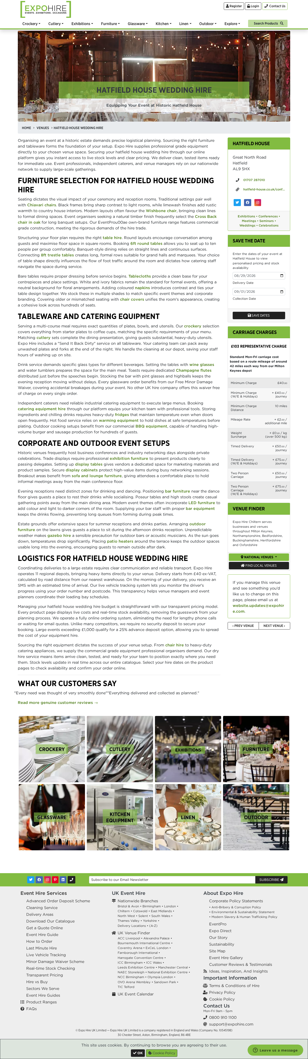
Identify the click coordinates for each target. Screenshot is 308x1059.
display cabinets (82, 470)
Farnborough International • (139, 953)
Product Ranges (41, 1002)
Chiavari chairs (41, 204)
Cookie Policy (222, 999)
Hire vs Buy (37, 981)
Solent (143, 916)
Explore (231, 23)
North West (126, 916)
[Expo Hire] (45, 8)
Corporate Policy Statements (236, 900)
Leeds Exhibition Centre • (137, 967)
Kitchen (162, 23)
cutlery (44, 337)
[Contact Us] (71, 880)
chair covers (132, 299)
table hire (112, 237)
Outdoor (206, 23)
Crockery (30, 23)
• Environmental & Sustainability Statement (242, 912)
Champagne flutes (194, 370)
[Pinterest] (55, 879)
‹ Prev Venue (243, 626)
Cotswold (140, 911)
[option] (52, 749)
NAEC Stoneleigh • (132, 972)
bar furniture (177, 491)
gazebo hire (59, 535)
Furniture (109, 23)
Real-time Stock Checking (50, 968)
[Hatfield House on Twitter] (237, 202)
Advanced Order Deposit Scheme (58, 900)
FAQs (31, 1008)
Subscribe (269, 879)
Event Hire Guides (43, 995)
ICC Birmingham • (131, 963)
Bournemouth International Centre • (145, 943)
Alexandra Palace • (157, 938)
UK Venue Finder (134, 932)
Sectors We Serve (42, 988)
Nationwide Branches (138, 900)
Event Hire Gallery (226, 957)
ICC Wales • (155, 963)
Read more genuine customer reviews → (58, 702)
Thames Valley (129, 921)
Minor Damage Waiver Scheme (55, 961)
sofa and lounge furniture (97, 475)
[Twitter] (30, 879)
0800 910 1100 (223, 1017)
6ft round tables (146, 243)
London (170, 906)
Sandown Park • (166, 982)
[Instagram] (47, 879)
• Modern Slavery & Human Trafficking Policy (243, 917)
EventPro (217, 924)
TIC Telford (126, 987)
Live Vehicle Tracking (46, 954)
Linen (183, 23)
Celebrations (268, 225)
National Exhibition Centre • (169, 972)
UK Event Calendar (136, 994)
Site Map (217, 951)
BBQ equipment (151, 426)
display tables (89, 464)
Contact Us (216, 1006)
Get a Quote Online (44, 927)
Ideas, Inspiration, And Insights (238, 971)
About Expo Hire (223, 893)
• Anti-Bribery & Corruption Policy (235, 907)
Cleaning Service (42, 907)
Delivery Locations (132, 926)
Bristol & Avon (128, 906)
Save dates (260, 315)
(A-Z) (153, 926)
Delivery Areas (39, 914)
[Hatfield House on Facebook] (247, 202)
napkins (142, 287)
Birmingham (151, 906)
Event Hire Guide (42, 934)
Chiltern (124, 911)
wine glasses (201, 364)
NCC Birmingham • (132, 977)
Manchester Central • (174, 967)
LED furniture (201, 502)
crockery (192, 326)
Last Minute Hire (41, 948)
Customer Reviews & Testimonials (240, 964)
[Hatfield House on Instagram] (257, 202)
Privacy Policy (222, 992)
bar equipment (200, 508)
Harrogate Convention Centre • (142, 958)
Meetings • (250, 221)
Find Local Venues (261, 565)
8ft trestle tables (57, 255)
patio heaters (120, 541)
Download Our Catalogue (50, 921)
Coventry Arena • (131, 948)
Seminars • (267, 221)
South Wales (160, 916)
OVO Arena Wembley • (135, 982)
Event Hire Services (43, 893)
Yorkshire (150, 921)
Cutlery (54, 23)
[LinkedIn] (63, 879)
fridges (122, 414)
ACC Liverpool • (130, 938)
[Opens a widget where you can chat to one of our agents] (275, 1051)
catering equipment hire (42, 408)
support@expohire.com (231, 1024)
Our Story (218, 937)
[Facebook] (39, 879)
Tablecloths (139, 276)
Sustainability (221, 944)
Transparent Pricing (44, 975)
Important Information (230, 978)
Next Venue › (274, 626)
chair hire (174, 645)
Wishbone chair (161, 210)
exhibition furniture (129, 458)
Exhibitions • (247, 216)
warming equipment (119, 420)
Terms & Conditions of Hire (234, 985)
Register (235, 6)
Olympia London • (161, 977)
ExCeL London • (158, 948)
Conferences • (269, 216)
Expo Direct (220, 930)
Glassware (136, 23)
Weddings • (248, 225)
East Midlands (161, 911)
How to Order (39, 941)
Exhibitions (80, 23)
